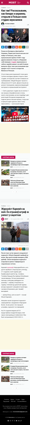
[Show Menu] (2, 2)
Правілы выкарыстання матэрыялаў (17, 408)
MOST (11, 167)
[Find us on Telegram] (8, 421)
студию (13, 62)
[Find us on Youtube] (16, 421)
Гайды (22, 399)
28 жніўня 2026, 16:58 (19, 167)
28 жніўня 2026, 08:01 (19, 177)
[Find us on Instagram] (10, 421)
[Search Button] (28, 2)
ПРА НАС (13, 401)
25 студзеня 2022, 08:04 (9, 26)
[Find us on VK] (19, 421)
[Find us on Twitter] (14, 421)
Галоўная (3, 7)
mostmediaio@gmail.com (20, 411)
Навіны (8, 7)
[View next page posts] (16, 192)
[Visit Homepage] (15, 2)
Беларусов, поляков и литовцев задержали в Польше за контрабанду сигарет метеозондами (19, 162)
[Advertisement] (15, 138)
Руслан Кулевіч (9, 23)
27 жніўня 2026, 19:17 (19, 188)
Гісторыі (18, 399)
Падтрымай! (6, 401)
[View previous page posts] (13, 192)
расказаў (10, 267)
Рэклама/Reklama (21, 401)
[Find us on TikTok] (21, 421)
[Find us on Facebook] (12, 421)
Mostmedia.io (12, 417)
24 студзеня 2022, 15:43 (17, 219)
